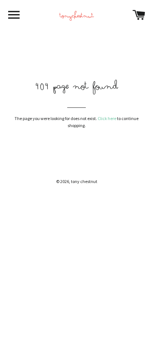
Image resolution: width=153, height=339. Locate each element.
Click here (107, 118)
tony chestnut (84, 181)
